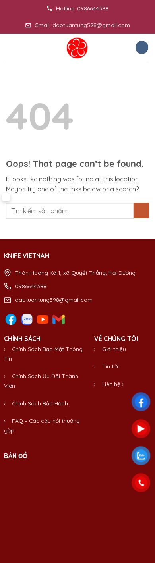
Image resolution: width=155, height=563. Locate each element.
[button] (10, 47)
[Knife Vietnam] (77, 48)
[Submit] (141, 210)
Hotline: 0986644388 (82, 8)
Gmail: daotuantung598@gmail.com (82, 25)
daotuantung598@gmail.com (54, 299)
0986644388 (30, 286)
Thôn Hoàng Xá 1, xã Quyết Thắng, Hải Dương (75, 272)
